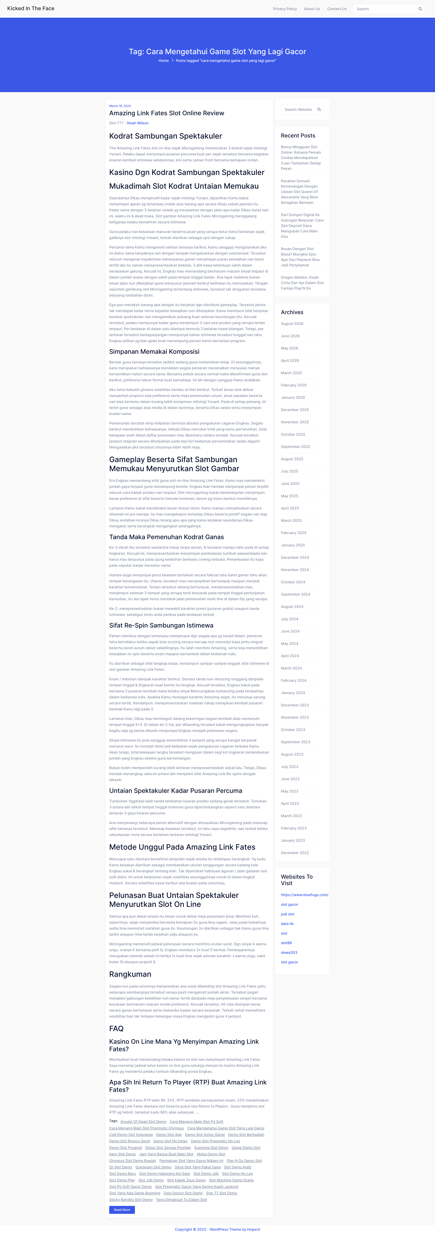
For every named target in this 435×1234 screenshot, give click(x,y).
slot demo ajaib (237, 1167)
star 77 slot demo (221, 1193)
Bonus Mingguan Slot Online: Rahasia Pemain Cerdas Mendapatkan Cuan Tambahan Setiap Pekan (301, 158)
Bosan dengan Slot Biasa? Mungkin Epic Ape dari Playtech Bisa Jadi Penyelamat (300, 257)
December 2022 (295, 853)
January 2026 (293, 397)
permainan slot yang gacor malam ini (191, 1160)
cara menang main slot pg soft (196, 1121)
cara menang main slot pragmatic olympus (146, 1128)
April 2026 (290, 360)
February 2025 (294, 533)
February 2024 (294, 680)
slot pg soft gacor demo (130, 1186)
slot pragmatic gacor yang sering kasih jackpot (196, 1186)
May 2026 (289, 348)
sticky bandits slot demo (131, 1199)
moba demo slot (211, 1154)
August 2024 (292, 606)
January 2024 (293, 693)
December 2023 (295, 705)
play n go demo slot (244, 1160)
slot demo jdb (206, 1173)
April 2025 (290, 508)
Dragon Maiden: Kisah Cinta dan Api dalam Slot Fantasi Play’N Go (302, 282)
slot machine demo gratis (231, 1180)
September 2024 (295, 594)
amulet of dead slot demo (143, 1121)
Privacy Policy (285, 9)
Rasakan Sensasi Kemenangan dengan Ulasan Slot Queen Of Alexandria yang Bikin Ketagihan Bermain (299, 192)
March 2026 (291, 373)
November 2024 (295, 569)
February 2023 (294, 828)
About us (312, 9)
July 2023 (289, 766)
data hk (287, 923)
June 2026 (290, 336)
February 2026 (294, 385)
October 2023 (293, 729)
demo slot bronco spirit (129, 1141)
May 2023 (289, 791)
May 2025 (289, 496)
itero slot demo (122, 1154)
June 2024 (290, 631)
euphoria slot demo (211, 1147)
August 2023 (292, 754)
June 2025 (290, 483)
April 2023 (290, 803)
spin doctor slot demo (183, 1193)
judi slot (287, 914)
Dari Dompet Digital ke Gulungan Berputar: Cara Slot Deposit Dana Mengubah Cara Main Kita (302, 226)
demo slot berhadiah (246, 1134)
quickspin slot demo (153, 1167)
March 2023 (291, 816)
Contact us (337, 9)
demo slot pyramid (125, 1147)
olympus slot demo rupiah (132, 1160)
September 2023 (295, 742)
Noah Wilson (138, 123)
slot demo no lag (237, 1173)
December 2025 (295, 409)
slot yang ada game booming (134, 1193)
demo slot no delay (170, 1141)
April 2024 (290, 656)
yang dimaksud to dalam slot (181, 1199)
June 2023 (290, 779)
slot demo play (122, 1180)
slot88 (286, 943)
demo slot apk (169, 1134)
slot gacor (289, 904)
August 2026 (292, 323)
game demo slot (246, 1147)
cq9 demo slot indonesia (131, 1134)
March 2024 (291, 668)
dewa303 (289, 952)
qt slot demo (120, 1167)
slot (284, 933)
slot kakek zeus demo (186, 1180)
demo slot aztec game (205, 1134)
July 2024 (289, 619)
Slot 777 (116, 123)
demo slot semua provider (168, 1147)
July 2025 (289, 471)
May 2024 (289, 643)
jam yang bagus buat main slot (166, 1154)
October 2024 (293, 582)
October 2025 (293, 434)
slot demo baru (122, 1173)
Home (164, 60)
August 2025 (292, 459)
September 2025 (295, 446)
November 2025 (295, 422)
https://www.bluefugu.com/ (305, 895)
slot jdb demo (151, 1180)
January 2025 (293, 545)
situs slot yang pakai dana (198, 1167)
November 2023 (295, 717)
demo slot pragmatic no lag (215, 1141)
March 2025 (291, 520)
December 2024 (295, 557)
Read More (122, 1210)
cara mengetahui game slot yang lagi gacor (226, 1128)
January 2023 (293, 840)
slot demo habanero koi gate (164, 1173)
